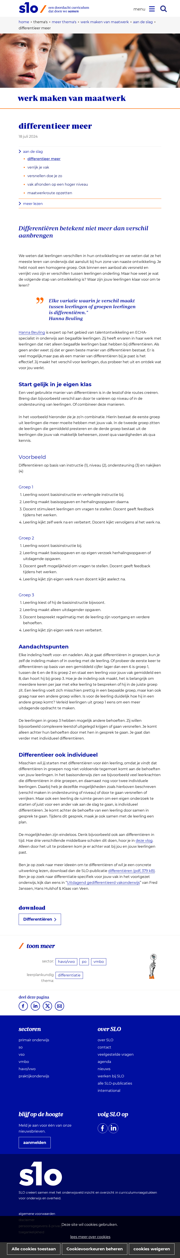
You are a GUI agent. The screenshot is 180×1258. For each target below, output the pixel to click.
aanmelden (36, 1144)
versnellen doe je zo (44, 176)
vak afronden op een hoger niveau (57, 184)
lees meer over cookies (90, 1237)
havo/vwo (66, 962)
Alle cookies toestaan (34, 1249)
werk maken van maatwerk (72, 97)
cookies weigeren (151, 1249)
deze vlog (144, 841)
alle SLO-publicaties (115, 1083)
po (84, 962)
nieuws (104, 1069)
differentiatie (69, 975)
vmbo (99, 962)
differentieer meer (44, 159)
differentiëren (131, 871)
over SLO (105, 1040)
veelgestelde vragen (116, 1054)
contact (104, 1047)
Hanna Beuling (32, 332)
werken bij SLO (111, 1076)
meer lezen (33, 204)
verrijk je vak (38, 167)
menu (140, 9)
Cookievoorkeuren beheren (95, 1249)
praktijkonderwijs (34, 1076)
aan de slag (33, 152)
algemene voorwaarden (37, 1214)
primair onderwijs (34, 1040)
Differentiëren (37, 919)
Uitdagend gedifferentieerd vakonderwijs (103, 883)
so (21, 1047)
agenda (104, 1062)
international (109, 1091)
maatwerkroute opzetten (49, 193)
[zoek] (163, 8)
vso (22, 1054)
